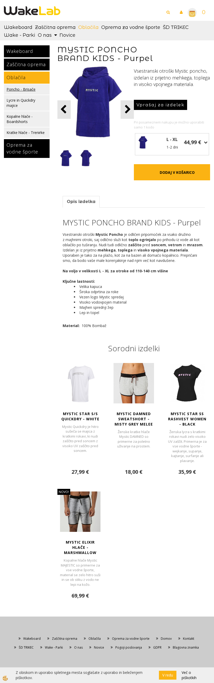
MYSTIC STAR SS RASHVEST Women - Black (187, 419)
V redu (167, 675)
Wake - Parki (19, 35)
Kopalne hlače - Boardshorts (20, 119)
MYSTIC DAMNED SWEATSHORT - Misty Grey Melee (134, 419)
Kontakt (188, 638)
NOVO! (64, 492)
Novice (67, 35)
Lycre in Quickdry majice (21, 103)
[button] (127, 109)
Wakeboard (18, 27)
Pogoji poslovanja (128, 647)
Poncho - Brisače (21, 89)
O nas (45, 35)
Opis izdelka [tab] (81, 201)
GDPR (157, 647)
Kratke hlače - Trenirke (26, 132)
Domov (166, 638)
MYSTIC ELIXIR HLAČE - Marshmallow (80, 547)
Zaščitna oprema (55, 27)
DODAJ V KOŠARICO (177, 172)
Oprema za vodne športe (130, 27)
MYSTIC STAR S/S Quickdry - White (80, 416)
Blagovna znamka (186, 647)
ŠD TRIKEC (176, 27)
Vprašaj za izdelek (160, 104)
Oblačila (88, 27)
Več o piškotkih (189, 675)
